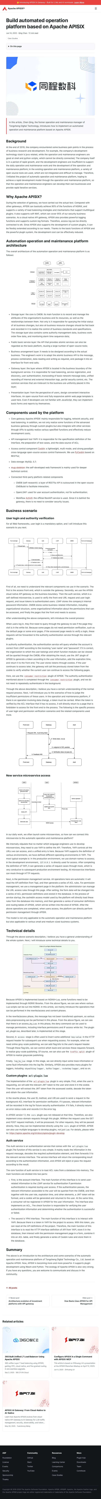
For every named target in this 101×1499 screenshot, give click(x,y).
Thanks (5, 1479)
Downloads (81, 1462)
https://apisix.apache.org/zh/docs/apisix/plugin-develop (36, 1133)
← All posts (11, 1288)
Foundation (7, 1458)
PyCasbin (79, 452)
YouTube (30, 1471)
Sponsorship (7, 1475)
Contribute (81, 1471)
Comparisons (57, 1466)
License (5, 1462)
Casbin (41, 448)
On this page (16, 46)
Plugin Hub (81, 1458)
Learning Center (58, 1462)
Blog (54, 1458)
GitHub (30, 1458)
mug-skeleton (18, 467)
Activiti (29, 498)
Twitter (30, 1466)
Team (79, 1466)
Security (5, 1471)
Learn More (79, 2)
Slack (29, 1462)
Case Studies (13, 38)
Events (5, 1466)
